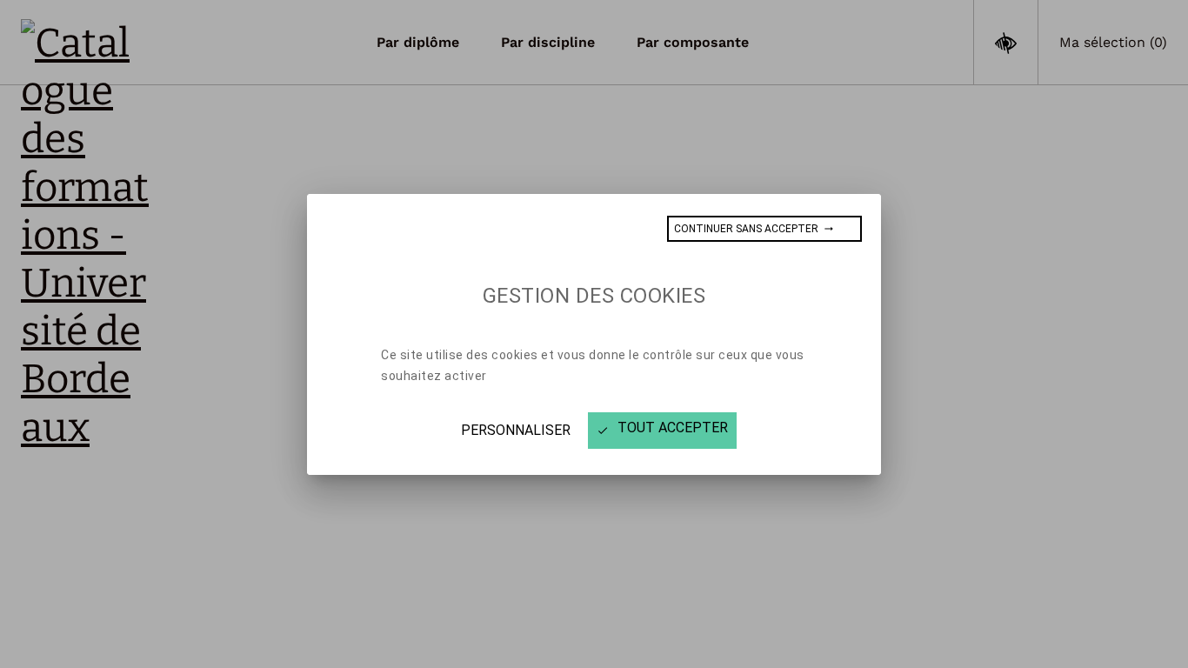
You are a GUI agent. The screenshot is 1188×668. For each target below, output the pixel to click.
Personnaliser (516, 430)
